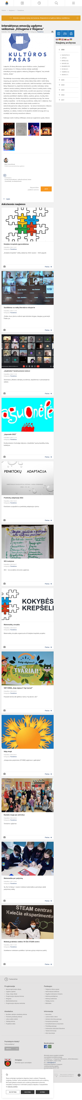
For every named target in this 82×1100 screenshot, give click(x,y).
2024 (62, 85)
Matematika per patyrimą (13, 878)
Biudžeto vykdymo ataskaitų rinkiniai (16, 1014)
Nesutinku (27, 1092)
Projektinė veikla (10, 1024)
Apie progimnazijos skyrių (13, 989)
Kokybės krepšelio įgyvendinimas (16, 244)
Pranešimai (21, 10)
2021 (62, 100)
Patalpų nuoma (50, 1001)
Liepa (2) (64, 58)
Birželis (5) (65, 60)
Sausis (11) (65, 74)
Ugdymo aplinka (11, 991)
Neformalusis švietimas (52, 991)
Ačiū (46, 189)
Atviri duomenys (50, 1033)
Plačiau (47, 267)
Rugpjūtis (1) (66, 55)
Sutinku (42, 1092)
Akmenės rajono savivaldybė (23, 1062)
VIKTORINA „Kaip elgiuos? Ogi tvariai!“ (18, 688)
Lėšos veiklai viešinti (12, 1019)
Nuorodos (48, 1014)
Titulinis (4, 10)
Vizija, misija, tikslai (11, 994)
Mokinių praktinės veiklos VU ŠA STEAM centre (22, 942)
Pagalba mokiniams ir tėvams (54, 994)
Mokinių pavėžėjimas (52, 996)
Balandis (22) (66, 66)
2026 (62, 49)
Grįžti (8, 199)
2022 (62, 95)
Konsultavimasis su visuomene (54, 1024)
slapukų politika (13, 1086)
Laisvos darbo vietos (52, 1016)
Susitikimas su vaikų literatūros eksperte (19, 308)
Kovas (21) (65, 69)
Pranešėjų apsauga (51, 1026)
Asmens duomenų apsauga (54, 1019)
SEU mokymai (9, 561)
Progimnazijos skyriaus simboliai (15, 1003)
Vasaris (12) (65, 72)
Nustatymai (12, 1092)
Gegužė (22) (65, 63)
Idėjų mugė (8, 751)
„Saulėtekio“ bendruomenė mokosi (17, 371)
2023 (62, 90)
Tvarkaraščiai (12, 979)
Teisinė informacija (51, 1030)
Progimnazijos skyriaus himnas (15, 996)
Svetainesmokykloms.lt (66, 1076)
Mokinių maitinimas (51, 998)
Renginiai (8, 998)
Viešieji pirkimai (10, 1021)
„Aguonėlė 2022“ (10, 434)
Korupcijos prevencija (52, 1021)
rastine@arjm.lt (51, 1062)
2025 (62, 80)
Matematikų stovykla (12, 625)
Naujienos (12, 10)
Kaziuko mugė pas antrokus (14, 815)
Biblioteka (48, 1003)
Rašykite (8, 1048)
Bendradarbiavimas (11, 1001)
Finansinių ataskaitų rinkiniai (14, 1016)
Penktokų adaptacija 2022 (13, 498)
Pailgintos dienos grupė (52, 989)
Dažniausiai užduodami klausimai (55, 1028)
